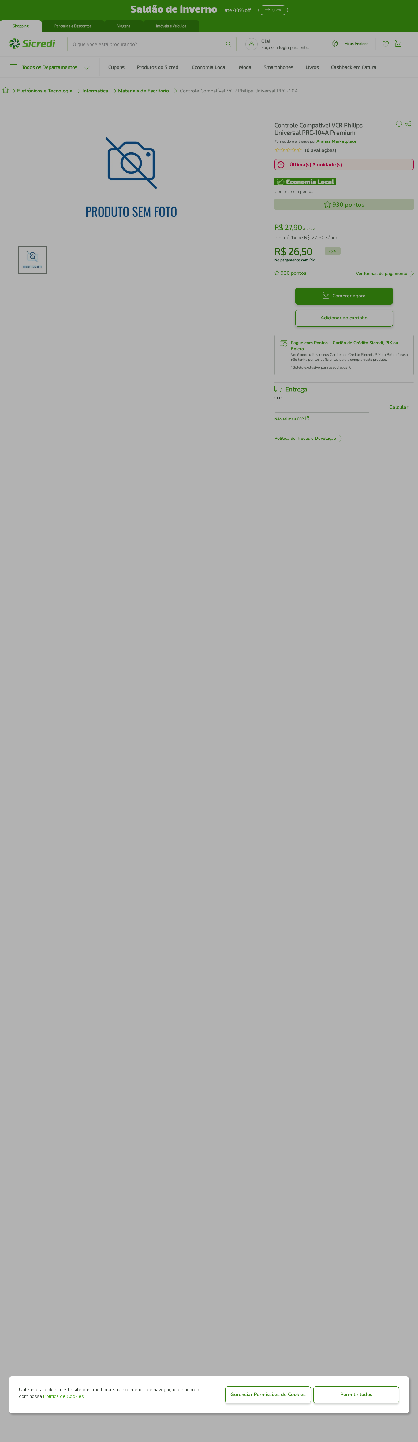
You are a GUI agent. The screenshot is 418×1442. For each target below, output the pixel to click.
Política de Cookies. (64, 1396)
